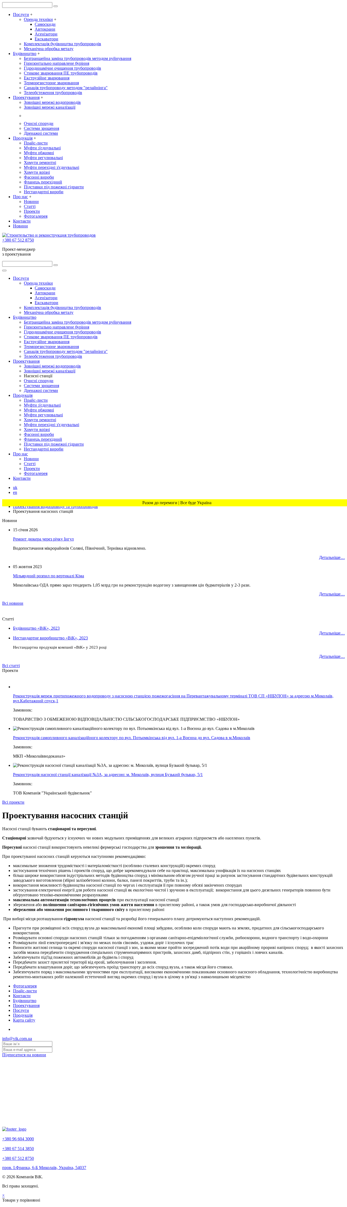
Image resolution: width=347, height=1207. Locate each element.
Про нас (20, 196)
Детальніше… (332, 557)
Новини (31, 201)
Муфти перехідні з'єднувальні (51, 167)
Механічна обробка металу (48, 48)
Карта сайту (24, 1020)
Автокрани (45, 29)
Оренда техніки (38, 19)
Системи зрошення (41, 128)
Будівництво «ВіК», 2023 (36, 628)
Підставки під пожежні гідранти (54, 187)
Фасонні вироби (39, 177)
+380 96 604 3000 (18, 1139)
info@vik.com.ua (17, 1038)
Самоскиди (45, 24)
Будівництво (24, 53)
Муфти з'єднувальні (42, 148)
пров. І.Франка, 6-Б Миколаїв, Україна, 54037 (44, 1167)
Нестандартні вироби (43, 191)
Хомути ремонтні (40, 162)
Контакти (22, 221)
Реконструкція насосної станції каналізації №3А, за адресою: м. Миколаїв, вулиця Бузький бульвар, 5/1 (108, 774)
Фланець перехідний (43, 182)
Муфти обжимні (39, 152)
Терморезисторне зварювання (51, 83)
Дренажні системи (41, 133)
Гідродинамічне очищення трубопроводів (62, 68)
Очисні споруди (38, 123)
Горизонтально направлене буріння (56, 63)
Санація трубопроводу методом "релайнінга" (66, 87)
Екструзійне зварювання (46, 78)
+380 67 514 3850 (18, 1148)
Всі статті (11, 665)
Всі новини (12, 603)
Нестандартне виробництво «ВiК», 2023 (50, 638)
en (15, 492)
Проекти (32, 211)
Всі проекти (13, 802)
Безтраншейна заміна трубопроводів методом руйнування (77, 58)
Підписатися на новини (24, 1054)
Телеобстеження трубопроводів (53, 92)
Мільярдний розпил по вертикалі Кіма (48, 576)
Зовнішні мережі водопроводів (52, 102)
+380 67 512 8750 (18, 240)
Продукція (23, 138)
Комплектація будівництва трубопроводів (62, 43)
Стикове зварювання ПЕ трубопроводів (61, 73)
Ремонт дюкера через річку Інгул (43, 539)
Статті (30, 206)
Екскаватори (46, 39)
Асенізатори (46, 34)
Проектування (26, 97)
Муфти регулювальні (43, 157)
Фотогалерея (35, 216)
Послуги (21, 14)
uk (15, 487)
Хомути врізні (37, 172)
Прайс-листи (36, 143)
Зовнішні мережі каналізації (49, 107)
